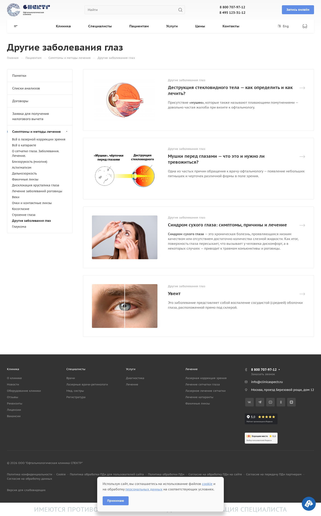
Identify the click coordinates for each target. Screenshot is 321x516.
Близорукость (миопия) (29, 162)
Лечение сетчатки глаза (202, 384)
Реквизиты (14, 403)
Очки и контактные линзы (32, 203)
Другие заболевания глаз (31, 221)
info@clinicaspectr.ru (267, 382)
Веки (15, 197)
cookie (207, 484)
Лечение (132, 384)
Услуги (130, 369)
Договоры (20, 101)
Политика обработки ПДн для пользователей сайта (107, 474)
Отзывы (12, 397)
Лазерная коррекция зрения (206, 378)
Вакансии (14, 416)
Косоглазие (20, 209)
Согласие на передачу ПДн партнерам (274, 474)
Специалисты (75, 369)
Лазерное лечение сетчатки (205, 391)
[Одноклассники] (281, 402)
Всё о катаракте (24, 145)
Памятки (19, 75)
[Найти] (181, 9)
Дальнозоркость (24, 173)
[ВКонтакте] (249, 402)
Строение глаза (23, 215)
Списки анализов (26, 88)
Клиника (13, 369)
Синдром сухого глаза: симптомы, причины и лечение (227, 225)
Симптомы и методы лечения (36, 131)
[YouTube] (270, 402)
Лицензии (14, 410)
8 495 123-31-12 (232, 12)
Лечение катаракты (199, 397)
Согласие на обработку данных (29, 479)
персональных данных (143, 489)
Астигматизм (21, 168)
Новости (13, 384)
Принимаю (115, 501)
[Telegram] (260, 402)
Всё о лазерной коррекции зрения (38, 139)
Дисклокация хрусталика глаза (35, 185)
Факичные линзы (25, 179)
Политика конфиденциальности (29, 474)
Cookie (61, 474)
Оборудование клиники (24, 391)
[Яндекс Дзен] (291, 402)
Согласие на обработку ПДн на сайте (215, 474)
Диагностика (135, 378)
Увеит (174, 293)
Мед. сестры (75, 391)
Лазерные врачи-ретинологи (87, 384)
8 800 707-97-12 (232, 7)
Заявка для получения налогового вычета (30, 116)
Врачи (70, 378)
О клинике (14, 378)
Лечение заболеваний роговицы (37, 191)
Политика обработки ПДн (166, 474)
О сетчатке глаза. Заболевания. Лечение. (35, 153)
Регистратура (76, 397)
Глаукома (19, 227)
